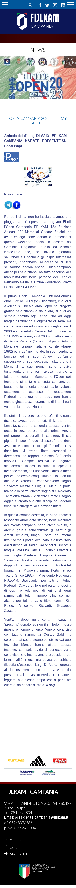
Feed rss (16, 840)
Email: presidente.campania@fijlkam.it (36, 817)
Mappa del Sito (21, 854)
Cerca (14, 847)
